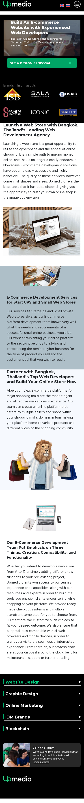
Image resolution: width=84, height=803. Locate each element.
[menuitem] (61, 5)
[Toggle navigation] (77, 4)
